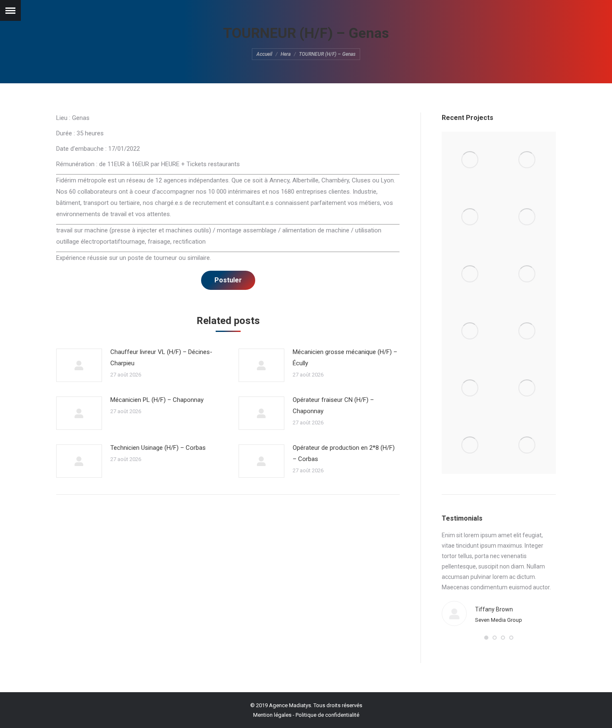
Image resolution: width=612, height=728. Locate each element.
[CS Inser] (470, 388)
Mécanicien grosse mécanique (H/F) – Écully (345, 357)
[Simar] (470, 331)
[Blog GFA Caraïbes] (527, 217)
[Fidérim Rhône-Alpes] (470, 274)
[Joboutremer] (527, 331)
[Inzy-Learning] (527, 274)
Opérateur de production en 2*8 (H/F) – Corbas (344, 453)
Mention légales (272, 715)
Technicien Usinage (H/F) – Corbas (158, 447)
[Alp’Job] (470, 160)
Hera (286, 54)
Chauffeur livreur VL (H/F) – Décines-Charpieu (161, 357)
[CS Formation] (527, 388)
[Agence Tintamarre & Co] (527, 160)
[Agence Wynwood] (470, 217)
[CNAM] (527, 445)
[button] (486, 638)
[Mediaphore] (470, 445)
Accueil (264, 54)
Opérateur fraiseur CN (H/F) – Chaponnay (333, 405)
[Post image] (79, 365)
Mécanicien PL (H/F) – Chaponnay (157, 400)
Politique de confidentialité (327, 715)
